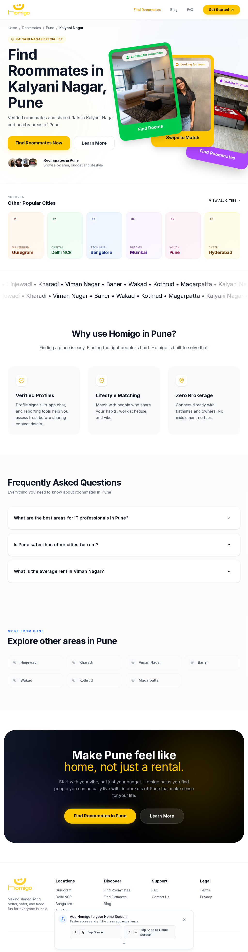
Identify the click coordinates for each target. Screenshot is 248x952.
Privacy (206, 897)
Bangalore (64, 904)
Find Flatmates (115, 897)
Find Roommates (147, 10)
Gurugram (63, 890)
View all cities (222, 200)
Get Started (219, 10)
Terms (205, 890)
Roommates (31, 28)
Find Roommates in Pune (100, 815)
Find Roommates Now (39, 142)
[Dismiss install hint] (184, 919)
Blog (174, 10)
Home (12, 28)
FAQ (190, 10)
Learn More (94, 143)
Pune (50, 28)
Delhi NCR (64, 897)
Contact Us (160, 897)
